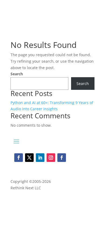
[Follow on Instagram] (51, 157)
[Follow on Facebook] (18, 157)
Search (16, 73)
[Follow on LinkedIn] (40, 157)
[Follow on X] (29, 157)
